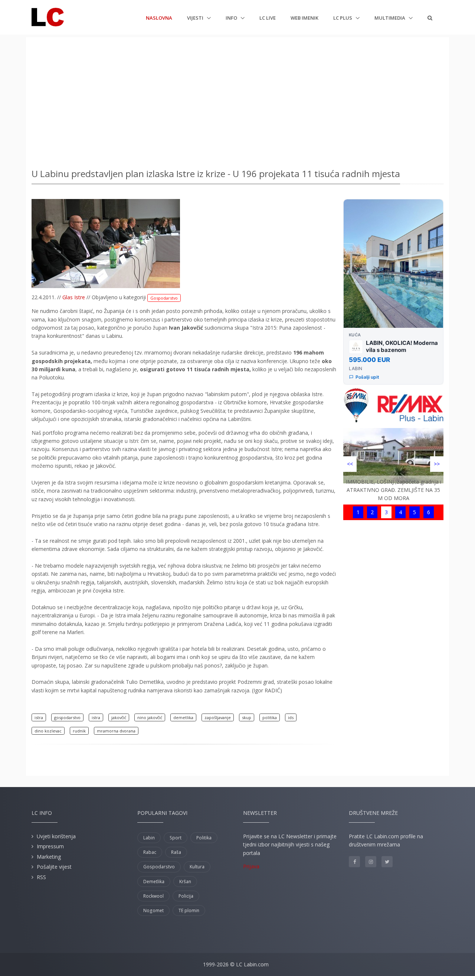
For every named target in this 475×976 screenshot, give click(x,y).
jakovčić (118, 717)
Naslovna (159, 17)
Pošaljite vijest (54, 866)
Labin (149, 838)
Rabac (149, 852)
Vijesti (195, 17)
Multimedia (390, 17)
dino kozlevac (48, 731)
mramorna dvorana (116, 731)
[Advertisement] (237, 100)
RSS (41, 877)
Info (232, 17)
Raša (176, 852)
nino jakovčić (149, 717)
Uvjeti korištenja (56, 836)
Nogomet (153, 910)
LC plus (343, 17)
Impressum (50, 846)
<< (350, 463)
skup (246, 717)
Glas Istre (73, 297)
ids (291, 717)
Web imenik (304, 17)
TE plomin (188, 910)
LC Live (267, 17)
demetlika (183, 717)
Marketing (49, 856)
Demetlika (153, 881)
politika (269, 717)
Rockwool (153, 896)
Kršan (185, 881)
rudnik (79, 731)
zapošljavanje (217, 717)
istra (39, 717)
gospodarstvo (67, 717)
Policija (185, 896)
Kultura (197, 867)
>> (437, 463)
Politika (204, 838)
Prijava (251, 866)
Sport (175, 838)
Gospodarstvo (164, 298)
